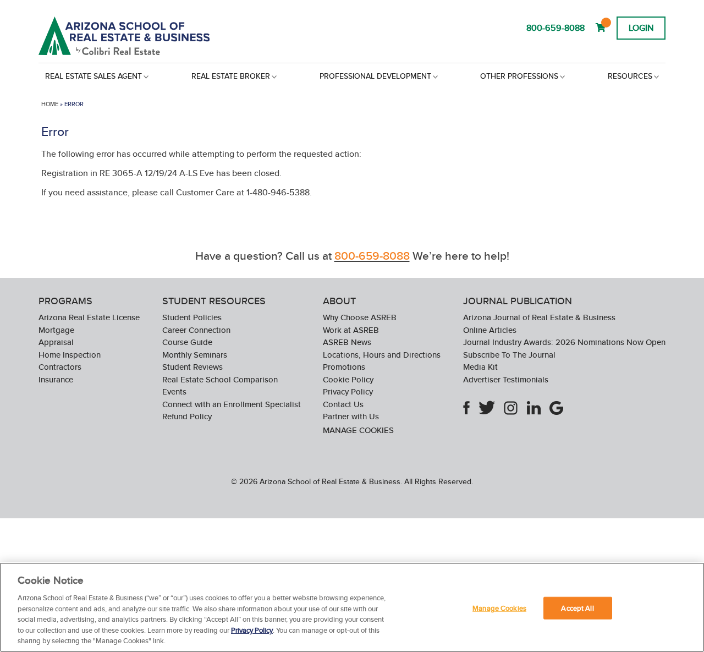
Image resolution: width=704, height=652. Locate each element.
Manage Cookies (358, 430)
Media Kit (480, 366)
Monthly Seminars (194, 354)
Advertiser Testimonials (505, 379)
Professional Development (375, 75)
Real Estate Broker (230, 75)
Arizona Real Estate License (89, 317)
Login (641, 27)
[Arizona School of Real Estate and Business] (139, 36)
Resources (630, 75)
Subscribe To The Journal (509, 354)
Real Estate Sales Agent (93, 75)
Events (174, 391)
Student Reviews (192, 366)
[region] (352, 607)
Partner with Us (351, 416)
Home (49, 104)
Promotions (344, 366)
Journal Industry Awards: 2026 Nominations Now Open (564, 342)
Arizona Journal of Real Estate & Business (539, 317)
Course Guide (187, 342)
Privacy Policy (348, 391)
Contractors (59, 366)
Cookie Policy (348, 379)
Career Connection (196, 330)
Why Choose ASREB (360, 317)
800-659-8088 (555, 27)
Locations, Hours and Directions (382, 354)
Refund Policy (187, 416)
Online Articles (489, 330)
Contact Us (343, 404)
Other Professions (519, 75)
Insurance (55, 379)
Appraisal (56, 342)
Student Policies (192, 317)
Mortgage (56, 330)
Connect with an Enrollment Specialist (231, 404)
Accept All (577, 607)
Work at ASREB (351, 330)
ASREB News (347, 342)
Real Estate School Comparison (220, 379)
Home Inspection (69, 354)
